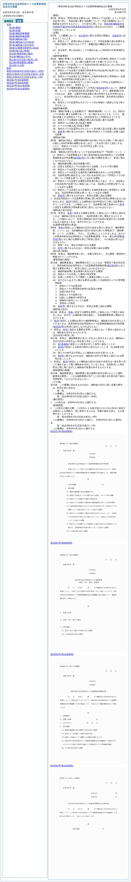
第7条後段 (63, 344)
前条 (69, 213)
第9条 (61, 347)
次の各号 (83, 35)
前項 (68, 201)
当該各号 (116, 35)
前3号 (61, 355)
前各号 (61, 131)
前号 (60, 248)
